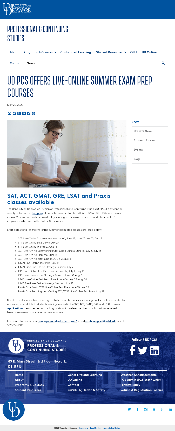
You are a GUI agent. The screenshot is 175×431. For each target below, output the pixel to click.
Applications (15, 308)
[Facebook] (137, 409)
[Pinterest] (162, 409)
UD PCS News (143, 131)
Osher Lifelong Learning (85, 374)
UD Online (75, 379)
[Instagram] (146, 409)
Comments (83, 428)
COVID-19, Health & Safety (86, 390)
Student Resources (28, 390)
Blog (137, 159)
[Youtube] (154, 409)
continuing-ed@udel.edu (100, 321)
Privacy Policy (130, 384)
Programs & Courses (29, 384)
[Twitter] (129, 409)
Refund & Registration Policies (141, 390)
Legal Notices (95, 428)
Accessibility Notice (112, 428)
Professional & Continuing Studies (37, 32)
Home (19, 374)
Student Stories (144, 140)
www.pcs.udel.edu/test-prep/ (57, 321)
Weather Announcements (138, 374)
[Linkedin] (170, 409)
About (19, 379)
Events (138, 149)
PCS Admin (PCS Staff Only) (140, 379)
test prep (37, 212)
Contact (73, 384)
